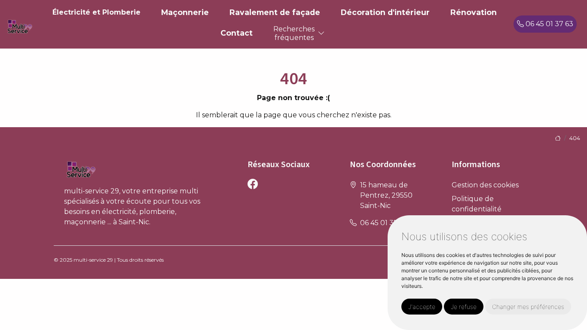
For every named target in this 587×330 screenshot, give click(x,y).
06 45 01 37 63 (548, 24)
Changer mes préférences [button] (528, 306)
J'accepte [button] (421, 306)
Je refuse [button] (464, 306)
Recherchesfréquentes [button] (294, 33)
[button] (321, 33)
